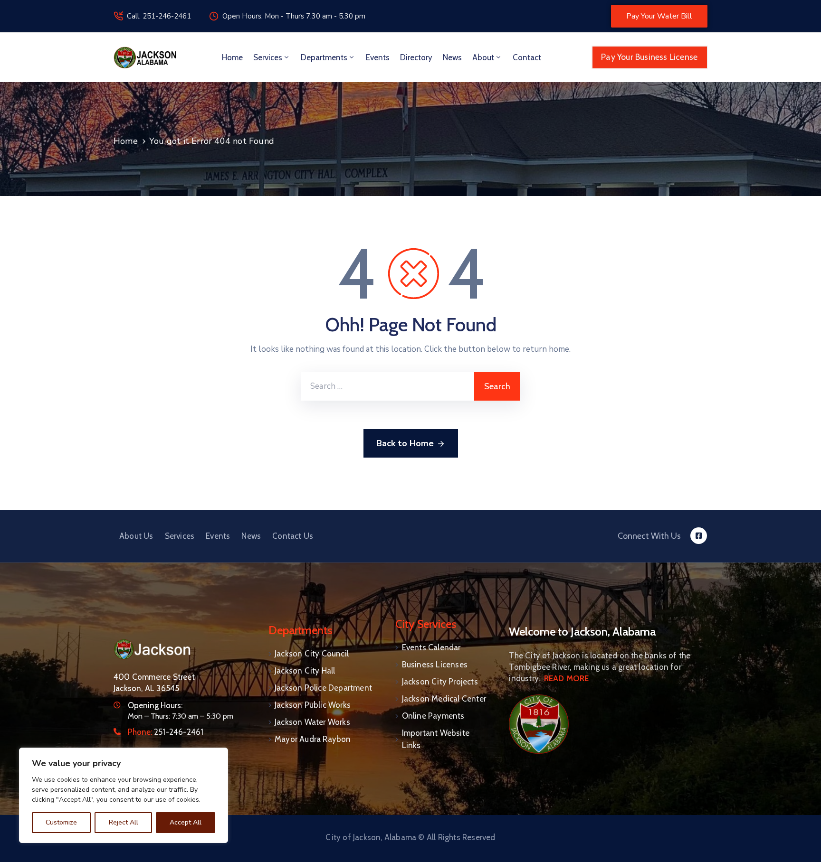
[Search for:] (387, 386)
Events (378, 57)
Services (267, 57)
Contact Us (292, 536)
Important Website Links (435, 739)
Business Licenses (435, 664)
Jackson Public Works (313, 705)
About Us (136, 536)
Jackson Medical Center (444, 698)
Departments (324, 57)
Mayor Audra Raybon (313, 739)
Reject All (123, 822)
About (483, 57)
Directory (416, 57)
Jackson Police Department (323, 688)
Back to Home (405, 443)
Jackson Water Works (312, 722)
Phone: (165, 732)
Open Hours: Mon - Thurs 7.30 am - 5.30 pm (293, 16)
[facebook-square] (698, 535)
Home (232, 57)
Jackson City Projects (440, 681)
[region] (123, 795)
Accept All (185, 822)
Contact (527, 57)
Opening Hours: (155, 705)
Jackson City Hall (305, 670)
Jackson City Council (312, 653)
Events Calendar (431, 647)
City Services (425, 624)
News (452, 57)
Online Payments (433, 716)
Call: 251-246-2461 (159, 16)
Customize (61, 822)
